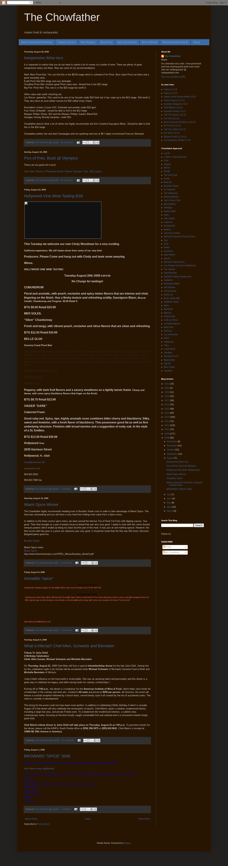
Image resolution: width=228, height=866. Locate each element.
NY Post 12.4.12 (172, 118)
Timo (166, 345)
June (169, 498)
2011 (167, 425)
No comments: (67, 142)
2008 (167, 438)
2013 (167, 417)
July (169, 494)
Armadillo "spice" (38, 578)
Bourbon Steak (31, 540)
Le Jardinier (169, 189)
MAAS (167, 168)
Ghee (166, 338)
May (169, 502)
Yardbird (168, 371)
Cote (166, 160)
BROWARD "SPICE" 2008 (47, 756)
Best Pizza (106, 42)
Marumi (167, 313)
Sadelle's (168, 280)
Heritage (168, 207)
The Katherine (171, 193)
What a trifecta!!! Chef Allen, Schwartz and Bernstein (69, 646)
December (172, 441)
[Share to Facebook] (94, 142)
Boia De (168, 182)
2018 (167, 396)
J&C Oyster (169, 218)
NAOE (167, 171)
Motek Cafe (169, 316)
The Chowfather (62, 17)
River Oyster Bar (172, 298)
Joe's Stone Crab (172, 200)
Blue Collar (169, 367)
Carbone (168, 222)
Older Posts (144, 819)
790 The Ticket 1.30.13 (175, 115)
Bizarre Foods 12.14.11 (175, 136)
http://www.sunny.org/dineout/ (39, 768)
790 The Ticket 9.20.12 (175, 129)
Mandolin (168, 309)
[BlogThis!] (87, 142)
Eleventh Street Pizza (174, 262)
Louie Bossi (169, 349)
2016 (167, 404)
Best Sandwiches (127, 42)
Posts (168, 547)
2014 (167, 413)
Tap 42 (167, 363)
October (171, 449)
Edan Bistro (169, 254)
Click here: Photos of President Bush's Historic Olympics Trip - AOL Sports (63, 171)
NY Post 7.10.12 (172, 133)
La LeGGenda (171, 334)
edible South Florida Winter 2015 (180, 96)
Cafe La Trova (171, 320)
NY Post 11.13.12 (172, 125)
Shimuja (168, 331)
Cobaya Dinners (67, 42)
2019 (167, 392)
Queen (167, 258)
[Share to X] (91, 142)
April (169, 507)
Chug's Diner (170, 291)
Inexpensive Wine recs (43, 58)
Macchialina (170, 204)
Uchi (166, 244)
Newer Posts (31, 819)
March (170, 511)
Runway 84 (169, 225)
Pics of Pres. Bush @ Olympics (51, 158)
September (172, 454)
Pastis (167, 247)
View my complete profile (173, 77)
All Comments (172, 552)
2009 (167, 433)
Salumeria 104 (171, 356)
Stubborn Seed (171, 302)
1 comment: (66, 489)
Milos (166, 305)
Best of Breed (149, 42)
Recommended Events (175, 42)
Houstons (168, 251)
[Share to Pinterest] (97, 142)
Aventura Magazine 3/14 (176, 104)
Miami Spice (30, 550)
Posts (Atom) (43, 824)
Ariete (167, 178)
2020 (167, 388)
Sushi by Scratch (172, 233)
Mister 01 (168, 294)
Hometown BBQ (171, 283)
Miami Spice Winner (41, 504)
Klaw (166, 215)
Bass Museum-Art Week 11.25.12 (180, 122)
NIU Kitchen (169, 287)
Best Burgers (88, 42)
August (170, 458)
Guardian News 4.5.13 (175, 111)
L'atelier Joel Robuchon (175, 157)
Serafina (168, 352)
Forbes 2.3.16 (170, 89)
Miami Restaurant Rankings (36, 42)
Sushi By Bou (170, 273)
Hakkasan (169, 342)
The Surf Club (170, 175)
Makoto (167, 229)
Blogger (127, 843)
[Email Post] (78, 142)
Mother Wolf (169, 211)
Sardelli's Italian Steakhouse (177, 276)
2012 (167, 421)
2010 (167, 429)
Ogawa (167, 164)
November (172, 445)
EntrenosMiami (171, 197)
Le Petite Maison (172, 323)
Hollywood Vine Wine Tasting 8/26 (53, 196)
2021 (167, 384)
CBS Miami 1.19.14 (173, 107)
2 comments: (66, 563)
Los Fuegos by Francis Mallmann (180, 265)
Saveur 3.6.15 (170, 93)
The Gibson (169, 269)
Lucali (167, 153)
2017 (167, 400)
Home (196, 42)
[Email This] (84, 142)
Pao (166, 240)
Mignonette (169, 360)
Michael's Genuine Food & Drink (179, 236)
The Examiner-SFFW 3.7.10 (177, 140)
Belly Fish (168, 327)
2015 (167, 409)
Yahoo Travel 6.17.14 (174, 100)
